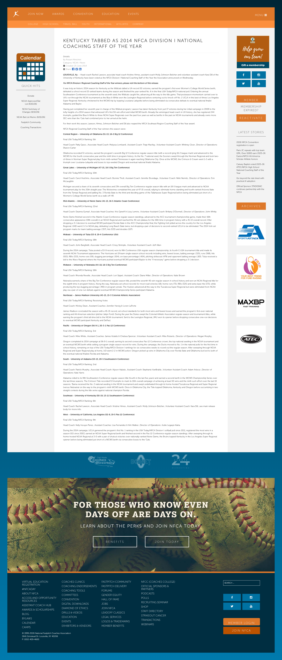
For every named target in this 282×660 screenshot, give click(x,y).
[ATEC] (251, 339)
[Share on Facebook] (73, 69)
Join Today (167, 541)
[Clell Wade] (101, 461)
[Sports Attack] (251, 232)
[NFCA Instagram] (259, 75)
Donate (30, 96)
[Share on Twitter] (76, 69)
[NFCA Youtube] (259, 83)
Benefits (115, 541)
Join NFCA (241, 630)
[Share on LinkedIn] (80, 69)
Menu (260, 15)
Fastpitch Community (31, 122)
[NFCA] (16, 14)
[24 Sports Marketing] (180, 461)
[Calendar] (31, 67)
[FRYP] (251, 267)
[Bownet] (141, 461)
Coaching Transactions (31, 127)
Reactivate (251, 118)
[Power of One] (251, 52)
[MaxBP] (251, 303)
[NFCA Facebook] (243, 75)
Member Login (251, 100)
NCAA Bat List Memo (27, 117)
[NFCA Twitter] (243, 83)
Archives (251, 206)
